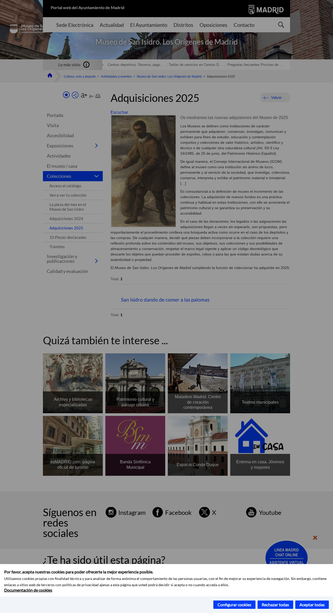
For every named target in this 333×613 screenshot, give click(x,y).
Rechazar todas (275, 604)
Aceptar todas (312, 604)
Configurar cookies (234, 604)
